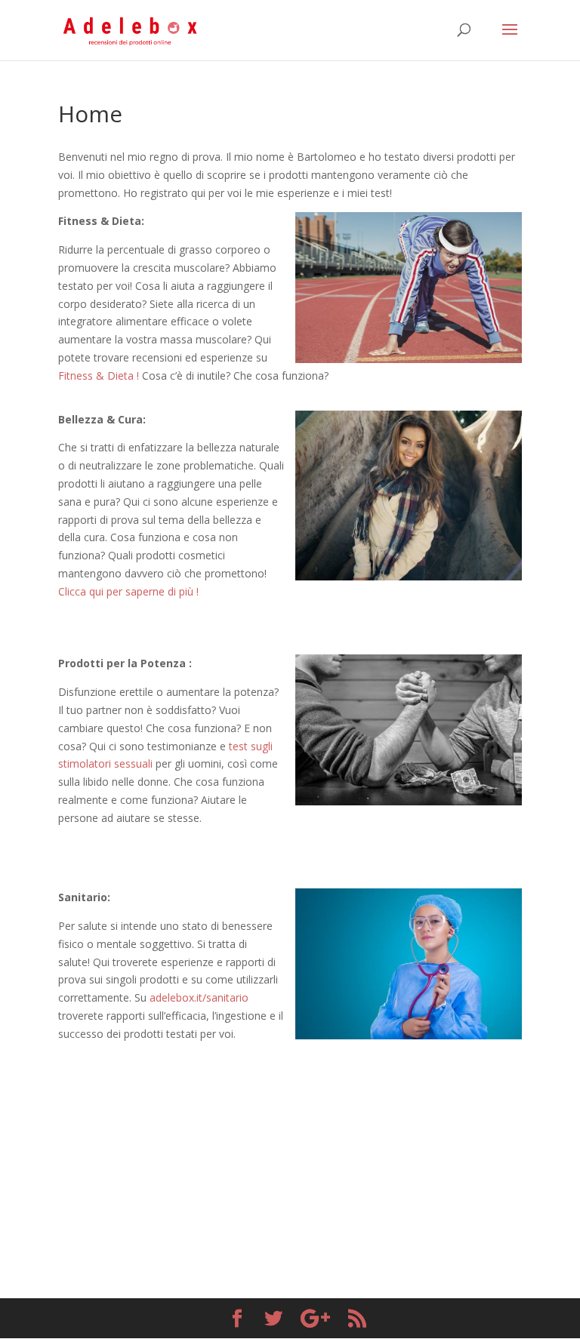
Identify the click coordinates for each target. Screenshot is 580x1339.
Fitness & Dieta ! (98, 375)
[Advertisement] (290, 1148)
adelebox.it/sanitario (199, 997)
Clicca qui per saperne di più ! (128, 591)
